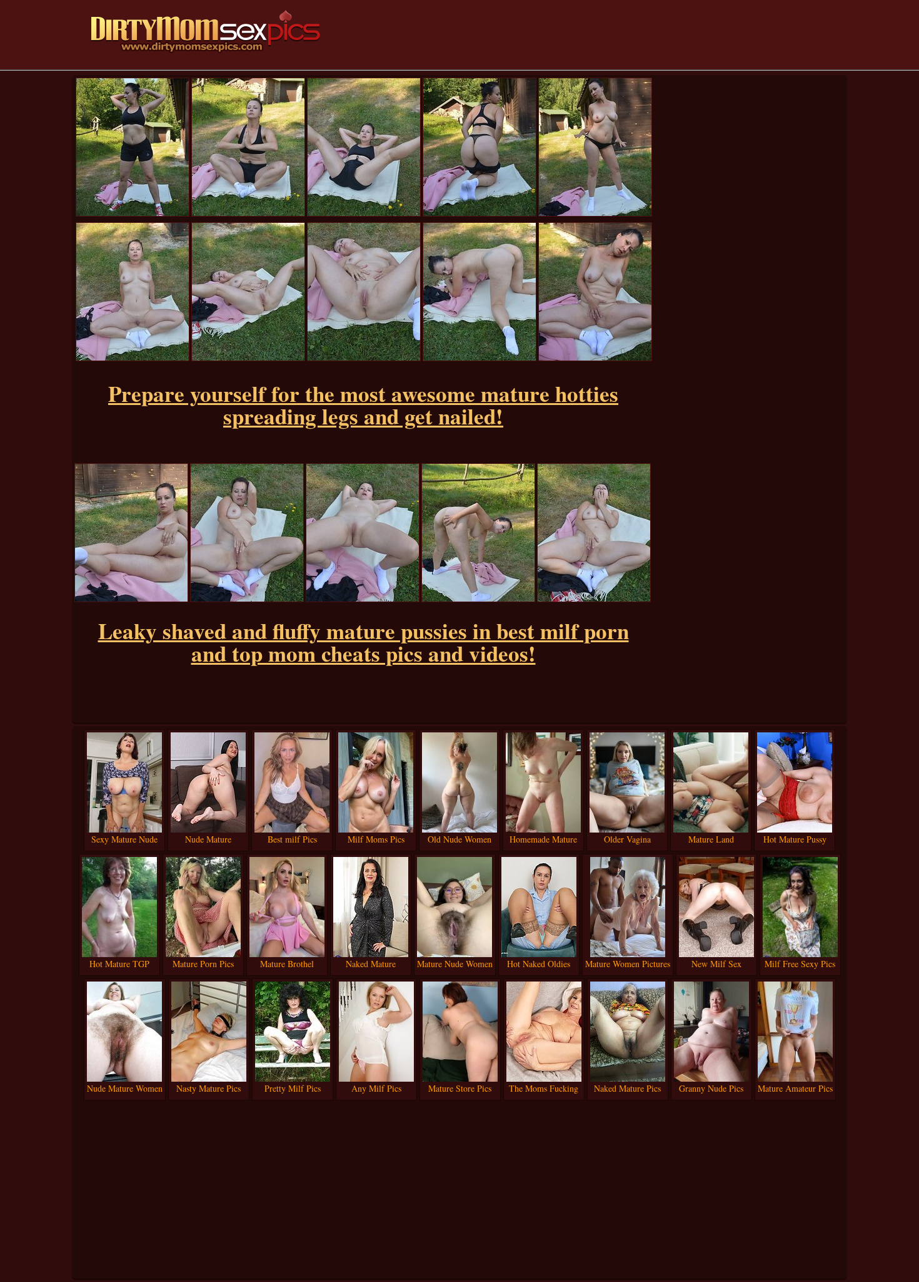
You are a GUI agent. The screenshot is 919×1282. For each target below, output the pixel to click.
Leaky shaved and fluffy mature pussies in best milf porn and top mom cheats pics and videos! (363, 642)
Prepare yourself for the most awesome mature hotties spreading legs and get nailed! (363, 404)
